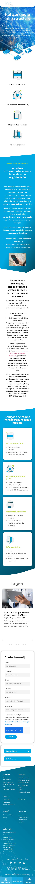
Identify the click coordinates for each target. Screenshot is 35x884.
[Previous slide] (5, 608)
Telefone (8, 689)
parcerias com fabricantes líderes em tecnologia (18, 353)
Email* (7, 680)
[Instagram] (15, 863)
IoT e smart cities (17, 145)
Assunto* (8, 697)
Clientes (6, 796)
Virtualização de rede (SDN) (17, 104)
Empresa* (8, 671)
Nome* (7, 662)
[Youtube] (20, 863)
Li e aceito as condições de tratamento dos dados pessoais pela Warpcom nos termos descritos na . (17, 719)
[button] (30, 3)
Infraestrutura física (17, 84)
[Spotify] (24, 863)
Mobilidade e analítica (17, 125)
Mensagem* (9, 706)
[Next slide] (29, 608)
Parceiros (22, 799)
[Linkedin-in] (11, 863)
